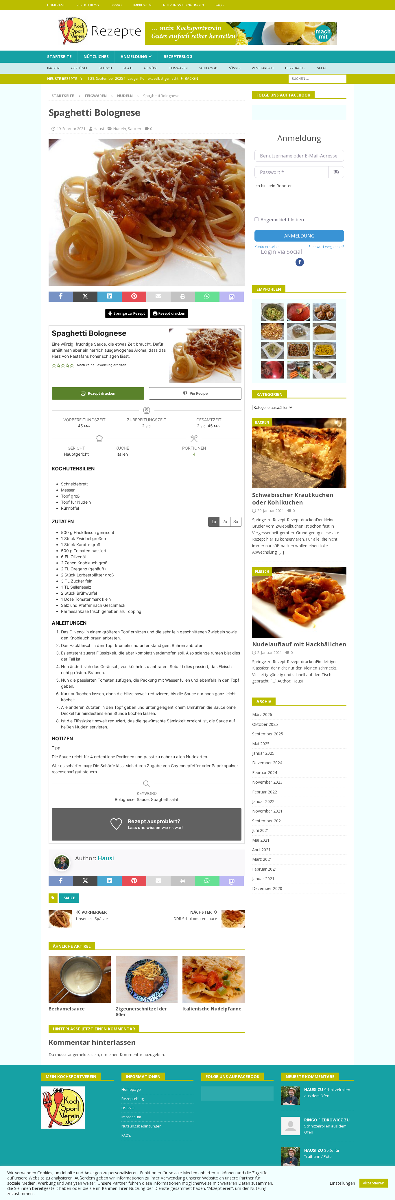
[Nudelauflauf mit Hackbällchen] (299, 602)
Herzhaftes (295, 68)
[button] (54, 365)
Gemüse (150, 68)
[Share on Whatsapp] (207, 297)
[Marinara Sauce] (298, 312)
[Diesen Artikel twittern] (85, 297)
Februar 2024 (264, 772)
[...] (281, 552)
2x (224, 521)
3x (235, 521)
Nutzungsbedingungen (183, 5)
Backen (53, 68)
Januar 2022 (263, 801)
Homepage (56, 5)
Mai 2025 (261, 743)
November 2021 (267, 811)
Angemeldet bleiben (282, 219)
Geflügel (79, 68)
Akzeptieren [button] (373, 1183)
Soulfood (208, 68)
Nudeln (119, 128)
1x (213, 521)
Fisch (127, 68)
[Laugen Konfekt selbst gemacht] (324, 312)
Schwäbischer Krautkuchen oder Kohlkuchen (292, 498)
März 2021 (262, 859)
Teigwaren (178, 68)
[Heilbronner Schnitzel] (324, 370)
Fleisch (105, 68)
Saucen (134, 128)
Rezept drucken (171, 313)
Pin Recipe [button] (198, 393)
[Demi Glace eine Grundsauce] (298, 370)
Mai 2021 (261, 840)
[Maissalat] (272, 331)
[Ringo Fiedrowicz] (290, 1132)
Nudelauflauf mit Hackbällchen (299, 644)
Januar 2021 (263, 878)
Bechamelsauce (67, 1009)
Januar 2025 (263, 753)
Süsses (234, 68)
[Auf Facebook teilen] (61, 297)
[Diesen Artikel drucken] (183, 297)
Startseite (59, 56)
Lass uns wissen (144, 827)
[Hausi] (290, 1101)
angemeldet (79, 1054)
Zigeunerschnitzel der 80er (141, 1012)
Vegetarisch (263, 68)
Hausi (99, 128)
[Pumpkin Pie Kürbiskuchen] (324, 331)
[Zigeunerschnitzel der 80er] (147, 979)
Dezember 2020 (267, 888)
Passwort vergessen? (326, 246)
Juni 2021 (260, 830)
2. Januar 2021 (269, 652)
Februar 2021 (264, 869)
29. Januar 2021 (270, 510)
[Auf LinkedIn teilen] (109, 297)
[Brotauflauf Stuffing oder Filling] (298, 350)
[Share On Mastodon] (231, 297)
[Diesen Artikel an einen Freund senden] (158, 297)
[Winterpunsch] (272, 370)
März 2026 (262, 714)
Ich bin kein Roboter (273, 185)
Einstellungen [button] (342, 1183)
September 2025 (267, 734)
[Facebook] (300, 262)
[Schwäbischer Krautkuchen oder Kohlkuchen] (299, 453)
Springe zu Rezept (129, 313)
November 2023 (267, 782)
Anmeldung (134, 56)
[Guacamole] (272, 312)
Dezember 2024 (267, 762)
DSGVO (116, 5)
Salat (322, 68)
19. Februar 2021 (71, 128)
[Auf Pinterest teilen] (134, 297)
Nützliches (96, 56)
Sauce (69, 897)
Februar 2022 (264, 792)
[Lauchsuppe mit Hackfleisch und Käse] (272, 350)
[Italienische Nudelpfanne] (213, 979)
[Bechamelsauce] (80, 979)
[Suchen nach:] (317, 78)
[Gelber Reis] (324, 350)
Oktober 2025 (265, 724)
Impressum (142, 5)
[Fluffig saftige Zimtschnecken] (298, 331)
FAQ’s (219, 5)
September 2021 (267, 821)
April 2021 (261, 849)
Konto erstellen (267, 246)
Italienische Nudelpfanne (211, 1009)
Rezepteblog (88, 5)
